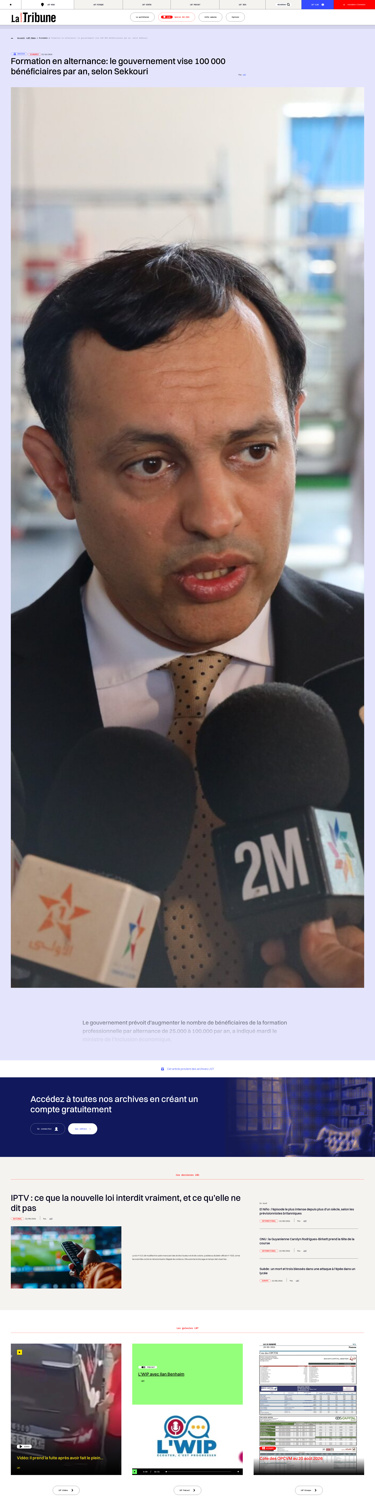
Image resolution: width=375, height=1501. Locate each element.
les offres (81, 1128)
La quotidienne (142, 17)
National (17, 1219)
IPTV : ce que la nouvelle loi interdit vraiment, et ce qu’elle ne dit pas (126, 1202)
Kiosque (270, 1448)
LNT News (51, 5)
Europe (265, 1281)
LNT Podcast (195, 5)
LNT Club (315, 5)
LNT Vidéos (146, 5)
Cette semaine (210, 17)
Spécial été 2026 (178, 17)
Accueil (21, 38)
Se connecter (44, 1128)
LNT (244, 75)
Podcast (151, 1367)
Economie (43, 38)
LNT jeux (242, 5)
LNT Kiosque (98, 5)
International (269, 1221)
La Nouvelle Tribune (33, 16)
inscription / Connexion (356, 4)
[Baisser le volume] (238, 1472)
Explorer (235, 17)
